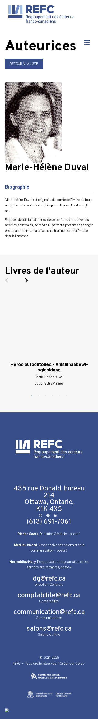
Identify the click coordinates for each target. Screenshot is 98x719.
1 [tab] (32, 395)
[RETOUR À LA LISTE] (24, 68)
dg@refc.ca (49, 579)
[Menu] (87, 42)
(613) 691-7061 (49, 522)
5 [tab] (59, 395)
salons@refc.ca (49, 629)
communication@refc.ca (49, 612)
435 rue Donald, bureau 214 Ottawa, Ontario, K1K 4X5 (49, 499)
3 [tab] (45, 395)
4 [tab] (52, 395)
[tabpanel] (49, 339)
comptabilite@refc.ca (49, 595)
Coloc (80, 663)
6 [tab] (66, 395)
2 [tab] (38, 395)
